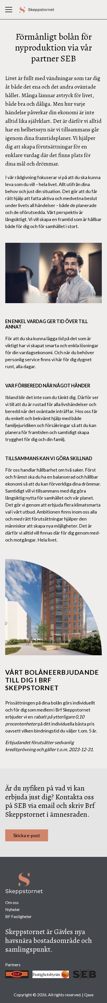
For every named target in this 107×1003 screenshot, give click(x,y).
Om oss (12, 902)
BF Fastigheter (18, 916)
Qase (88, 994)
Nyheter (12, 909)
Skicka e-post (26, 835)
